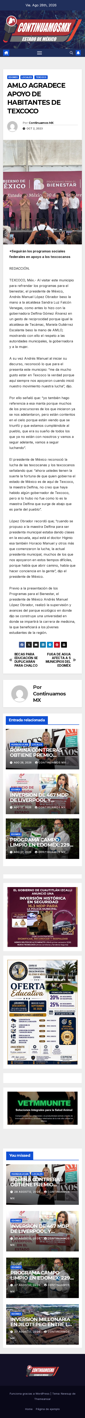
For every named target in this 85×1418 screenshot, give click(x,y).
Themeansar (42, 1399)
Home (29, 1409)
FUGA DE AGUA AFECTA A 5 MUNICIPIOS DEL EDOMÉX (58, 660)
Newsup (66, 1393)
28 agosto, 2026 (27, 1191)
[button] (71, 53)
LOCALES (27, 77)
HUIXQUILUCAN (19, 744)
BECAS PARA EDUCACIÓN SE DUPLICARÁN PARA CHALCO (26, 660)
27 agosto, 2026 (27, 1238)
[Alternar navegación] (39, 53)
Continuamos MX (41, 123)
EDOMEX (13, 77)
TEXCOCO (41, 77)
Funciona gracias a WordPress (30, 1393)
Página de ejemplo (48, 1409)
